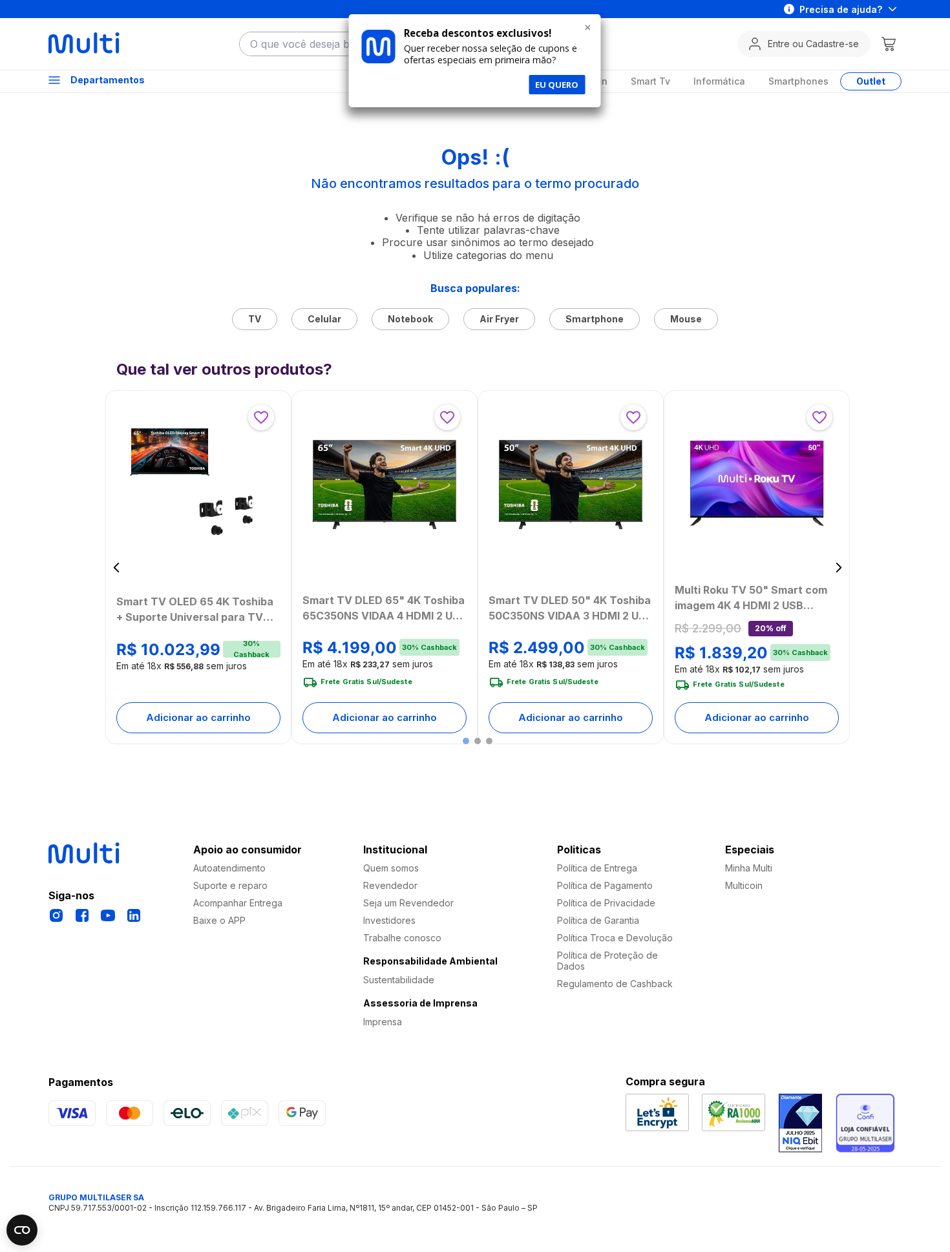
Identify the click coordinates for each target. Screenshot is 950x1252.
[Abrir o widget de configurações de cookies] (21, 1230)
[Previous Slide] (116, 567)
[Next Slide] (838, 567)
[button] (466, 741)
